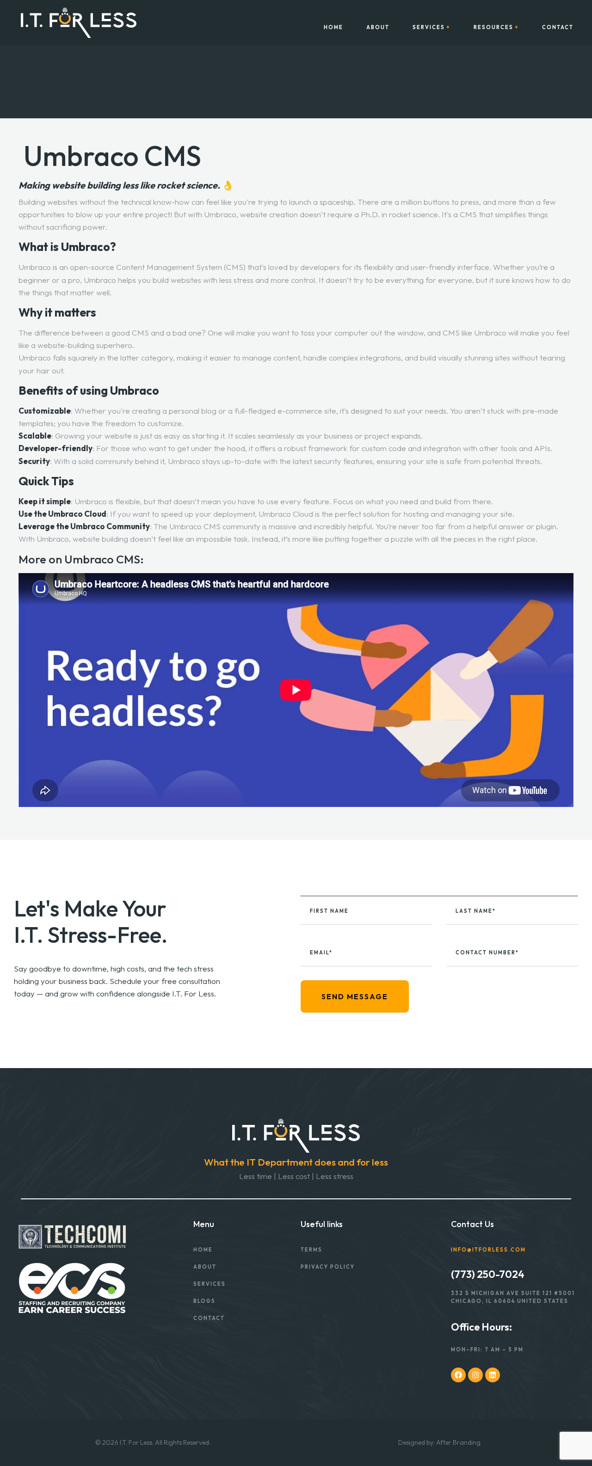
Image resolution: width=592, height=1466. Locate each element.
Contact (558, 27)
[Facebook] (458, 1375)
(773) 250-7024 (487, 1274)
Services (429, 27)
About (377, 27)
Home (333, 27)
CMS (234, 267)
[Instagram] (475, 1375)
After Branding (458, 1442)
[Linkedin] (492, 1375)
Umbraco (490, 332)
